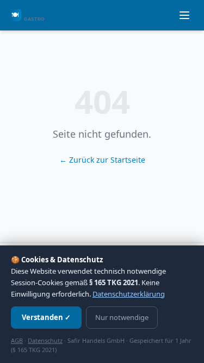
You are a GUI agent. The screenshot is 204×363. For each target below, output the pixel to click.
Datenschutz (45, 340)
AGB (17, 340)
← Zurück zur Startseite (102, 160)
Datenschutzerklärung (128, 294)
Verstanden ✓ (46, 317)
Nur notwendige (122, 317)
